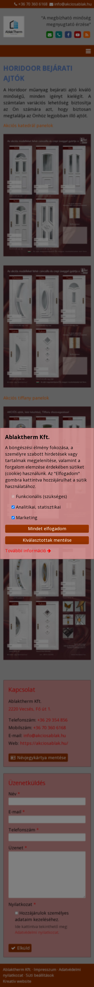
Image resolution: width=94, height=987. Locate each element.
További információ (25, 550)
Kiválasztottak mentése (47, 540)
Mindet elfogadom (47, 528)
